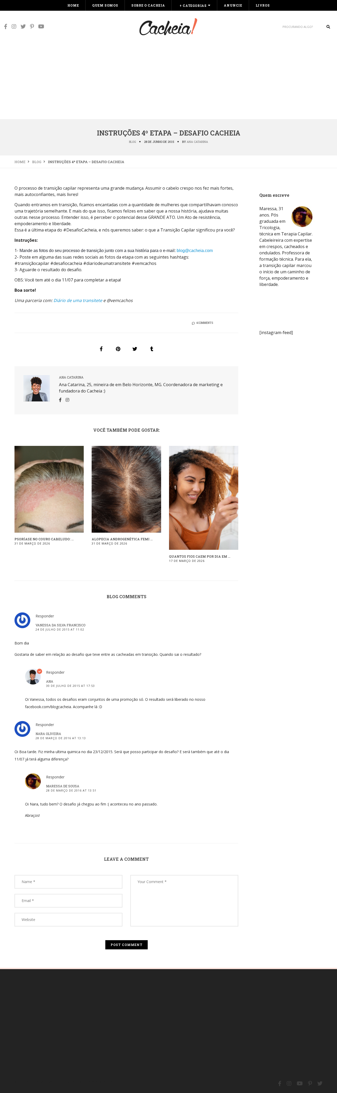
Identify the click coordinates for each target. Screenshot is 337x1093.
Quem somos (105, 5)
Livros (263, 5)
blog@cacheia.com (195, 250)
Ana (49, 681)
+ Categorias (193, 5)
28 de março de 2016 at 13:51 (71, 790)
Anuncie (233, 5)
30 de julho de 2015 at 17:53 (70, 686)
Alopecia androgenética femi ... (122, 539)
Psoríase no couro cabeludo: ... (44, 539)
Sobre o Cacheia (148, 5)
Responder (45, 615)
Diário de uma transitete (77, 300)
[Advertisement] (168, 79)
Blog (132, 142)
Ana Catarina (197, 142)
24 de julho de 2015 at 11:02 (60, 629)
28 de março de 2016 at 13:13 (61, 738)
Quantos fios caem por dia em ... (199, 556)
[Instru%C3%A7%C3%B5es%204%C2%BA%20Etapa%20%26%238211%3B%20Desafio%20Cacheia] (101, 349)
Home (73, 5)
